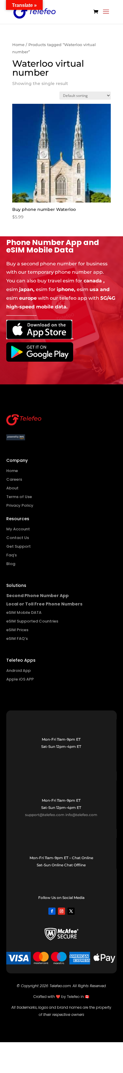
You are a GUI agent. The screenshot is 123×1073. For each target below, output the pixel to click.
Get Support (18, 546)
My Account (18, 529)
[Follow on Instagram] (61, 911)
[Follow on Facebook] (52, 911)
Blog (10, 564)
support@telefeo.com (44, 814)
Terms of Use (19, 497)
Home (18, 44)
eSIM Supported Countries (32, 621)
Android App (18, 670)
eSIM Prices (17, 630)
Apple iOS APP (20, 679)
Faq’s (11, 555)
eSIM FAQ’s (17, 638)
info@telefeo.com (81, 814)
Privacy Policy (19, 505)
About (12, 488)
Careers (14, 479)
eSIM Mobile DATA (23, 612)
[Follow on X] (71, 911)
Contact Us (17, 538)
